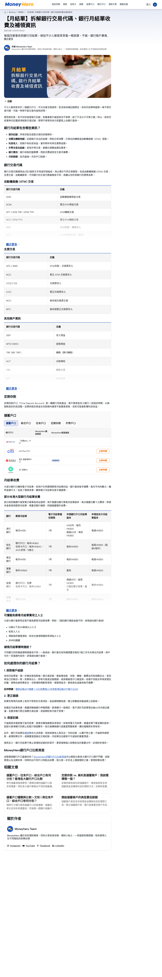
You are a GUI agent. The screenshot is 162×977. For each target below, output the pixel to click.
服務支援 (124, 4)
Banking (12, 12)
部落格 (21, 12)
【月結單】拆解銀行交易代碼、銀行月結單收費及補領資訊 (49, 12)
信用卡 (73, 4)
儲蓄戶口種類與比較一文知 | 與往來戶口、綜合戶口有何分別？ (29, 799)
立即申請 (103, 451)
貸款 (65, 4)
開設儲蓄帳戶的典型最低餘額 (80, 797)
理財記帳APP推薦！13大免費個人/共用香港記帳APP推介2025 (46, 689)
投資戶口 (90, 4)
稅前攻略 (56, 4)
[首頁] (5, 12)
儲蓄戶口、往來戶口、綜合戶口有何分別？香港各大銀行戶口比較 (28, 777)
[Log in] (155, 5)
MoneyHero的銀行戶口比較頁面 (50, 756)
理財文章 (113, 4)
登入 (148, 4)
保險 (81, 4)
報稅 (27, 733)
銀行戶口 (101, 4)
